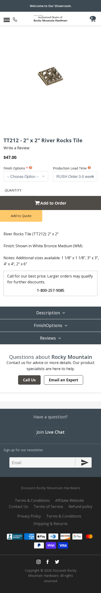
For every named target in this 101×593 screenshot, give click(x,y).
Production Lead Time (70, 168)
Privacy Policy (29, 516)
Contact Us (18, 506)
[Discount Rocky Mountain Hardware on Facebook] (48, 562)
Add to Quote (21, 216)
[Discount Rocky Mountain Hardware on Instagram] (38, 562)
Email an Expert (63, 380)
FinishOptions (48, 325)
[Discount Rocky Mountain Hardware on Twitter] (56, 562)
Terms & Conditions (32, 500)
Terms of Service (48, 506)
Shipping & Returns (50, 523)
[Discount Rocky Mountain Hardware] (50, 19)
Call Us (29, 380)
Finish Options (14, 168)
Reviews (48, 338)
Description (48, 312)
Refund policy (80, 506)
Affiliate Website (69, 500)
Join (50, 432)
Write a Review (16, 147)
